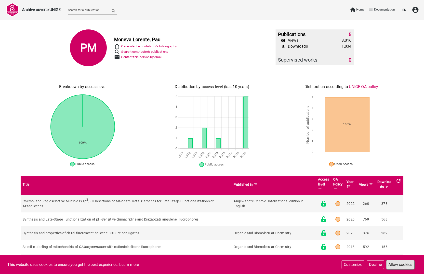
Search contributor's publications (144, 51)
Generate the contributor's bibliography (149, 46)
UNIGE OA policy (363, 86)
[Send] (113, 10)
